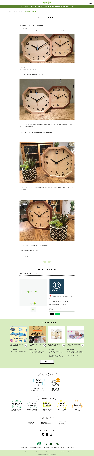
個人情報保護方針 (41, 451)
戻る (44, 262)
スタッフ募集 (58, 451)
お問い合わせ (72, 451)
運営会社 (64, 451)
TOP (10, 11)
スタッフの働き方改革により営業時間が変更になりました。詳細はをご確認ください (47, 6)
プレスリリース (50, 451)
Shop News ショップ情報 (17, 11)
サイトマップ (22, 451)
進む (49, 262)
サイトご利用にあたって (31, 451)
